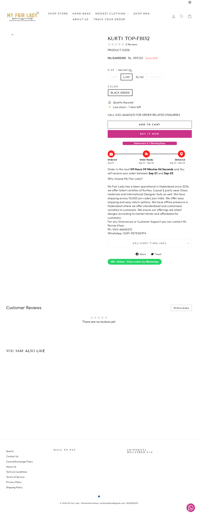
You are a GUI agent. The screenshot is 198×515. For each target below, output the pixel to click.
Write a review (181, 307)
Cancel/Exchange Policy (19, 461)
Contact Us (12, 456)
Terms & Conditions (16, 471)
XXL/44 (155, 77)
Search (10, 451)
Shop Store (58, 13)
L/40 (126, 77)
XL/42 (140, 77)
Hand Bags (82, 13)
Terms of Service (15, 476)
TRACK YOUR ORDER (109, 19)
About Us (81, 19)
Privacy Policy (14, 482)
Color (113, 86)
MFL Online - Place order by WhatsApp (135, 261)
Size (118, 70)
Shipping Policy (14, 487)
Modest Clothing (111, 13)
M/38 (114, 77)
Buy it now (149, 133)
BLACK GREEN (120, 92)
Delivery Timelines (150, 243)
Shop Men (141, 13)
